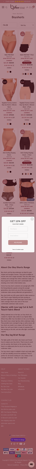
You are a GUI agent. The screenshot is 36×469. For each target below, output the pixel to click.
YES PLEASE (18, 242)
